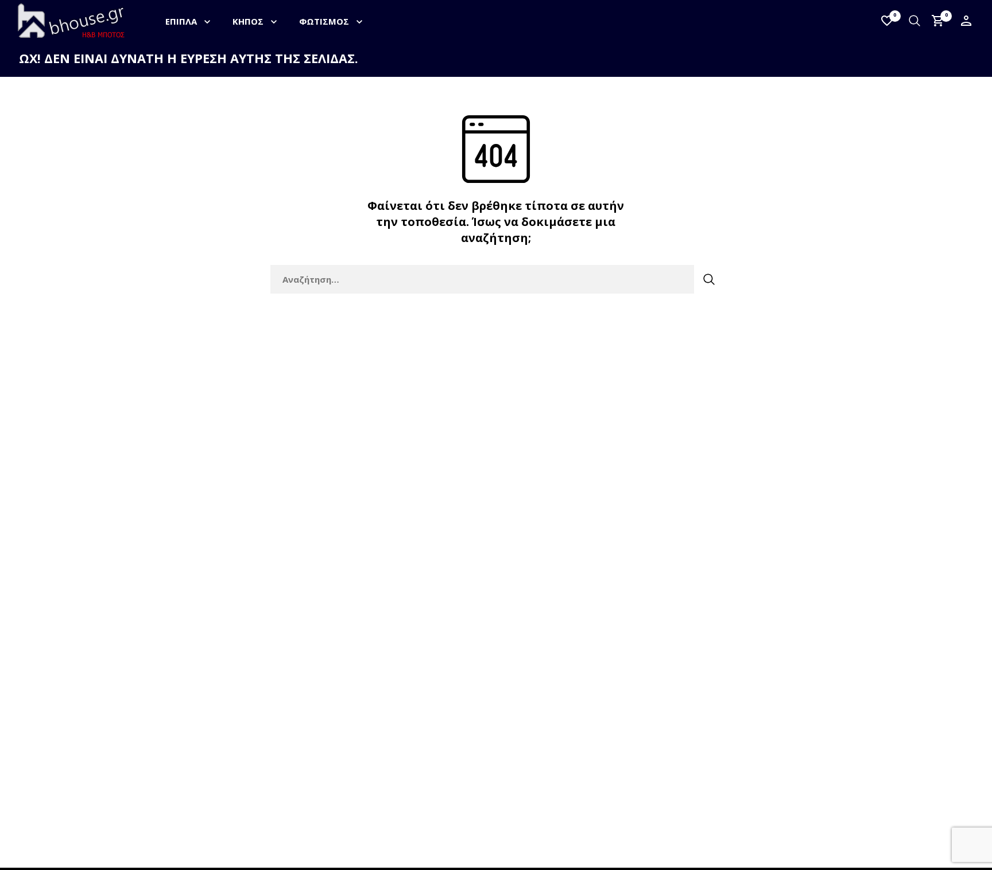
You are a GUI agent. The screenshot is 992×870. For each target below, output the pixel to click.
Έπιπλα (181, 21)
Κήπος (248, 21)
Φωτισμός (324, 21)
